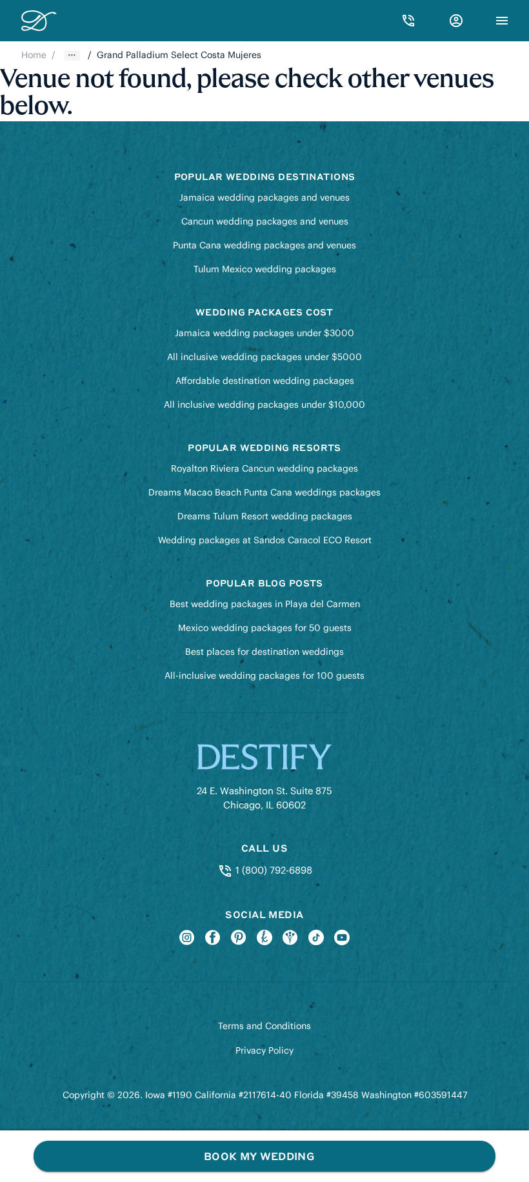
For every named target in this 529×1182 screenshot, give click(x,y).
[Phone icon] (408, 20)
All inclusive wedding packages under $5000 (264, 357)
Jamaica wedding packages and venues (264, 197)
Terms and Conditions (264, 1026)
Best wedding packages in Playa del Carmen (265, 604)
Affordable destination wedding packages (264, 380)
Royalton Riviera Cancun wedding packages (264, 468)
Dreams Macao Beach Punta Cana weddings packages (264, 492)
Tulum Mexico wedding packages (265, 269)
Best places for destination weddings (264, 651)
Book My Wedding (259, 1156)
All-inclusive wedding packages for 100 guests (264, 675)
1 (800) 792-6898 (272, 870)
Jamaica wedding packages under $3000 (264, 333)
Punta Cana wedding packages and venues (264, 245)
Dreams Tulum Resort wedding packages (264, 516)
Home (33, 55)
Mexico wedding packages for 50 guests (265, 628)
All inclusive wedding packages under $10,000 (264, 404)
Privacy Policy (264, 1050)
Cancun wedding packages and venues (264, 221)
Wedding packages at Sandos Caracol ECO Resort (265, 540)
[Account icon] (456, 20)
